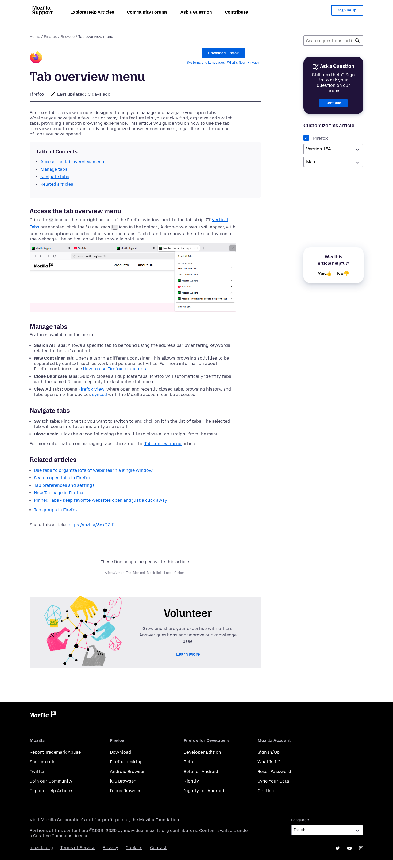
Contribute (236, 12)
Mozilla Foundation (159, 819)
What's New (236, 62)
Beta (188, 761)
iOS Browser (123, 781)
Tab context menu (163, 443)
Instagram (361, 848)
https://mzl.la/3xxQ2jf (91, 524)
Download (120, 752)
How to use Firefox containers (114, 368)
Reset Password (274, 771)
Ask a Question (196, 12)
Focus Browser (125, 790)
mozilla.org (41, 847)
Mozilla (43, 715)
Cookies (134, 847)
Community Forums (147, 12)
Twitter (37, 771)
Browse (68, 36)
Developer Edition (202, 752)
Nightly (191, 781)
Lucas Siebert (175, 573)
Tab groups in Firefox (56, 509)
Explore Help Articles (92, 12)
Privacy (254, 62)
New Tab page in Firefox (58, 492)
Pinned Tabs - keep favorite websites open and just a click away (100, 500)
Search (357, 40)
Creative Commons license (60, 835)
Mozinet (139, 573)
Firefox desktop (126, 761)
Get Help (266, 790)
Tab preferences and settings (64, 485)
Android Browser (127, 771)
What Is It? (268, 761)
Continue (333, 103)
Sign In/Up (347, 10)
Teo (128, 573)
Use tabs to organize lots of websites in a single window (93, 470)
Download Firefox (223, 53)
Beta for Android (201, 771)
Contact (158, 847)
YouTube (349, 848)
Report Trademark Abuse (55, 752)
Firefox (50, 36)
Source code (42, 761)
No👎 (343, 273)
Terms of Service (77, 847)
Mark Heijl (155, 573)
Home (35, 36)
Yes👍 (325, 273)
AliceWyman (114, 573)
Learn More (188, 654)
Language (300, 820)
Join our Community (51, 781)
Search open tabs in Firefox (62, 477)
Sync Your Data (273, 781)
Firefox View (91, 389)
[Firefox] (36, 58)
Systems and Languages (206, 62)
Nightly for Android (204, 790)
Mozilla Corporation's (63, 819)
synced (99, 394)
